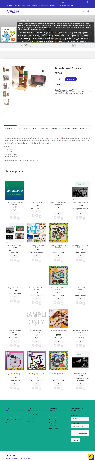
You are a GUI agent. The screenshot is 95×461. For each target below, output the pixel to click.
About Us (51, 414)
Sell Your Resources (32, 5)
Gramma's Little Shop (36, 208)
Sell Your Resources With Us (13, 417)
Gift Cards (8, 423)
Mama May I (23, 20)
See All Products (10, 414)
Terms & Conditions (54, 428)
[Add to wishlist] (18, 218)
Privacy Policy (52, 425)
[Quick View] (14, 217)
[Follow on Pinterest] (87, 2)
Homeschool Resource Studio (58, 210)
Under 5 (59, 93)
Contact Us (30, 418)
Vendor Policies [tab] (71, 128)
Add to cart (72, 79)
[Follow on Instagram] (84, 2)
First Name (74, 416)
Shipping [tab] (85, 128)
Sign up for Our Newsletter (13, 5)
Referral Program (53, 417)
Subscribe (75, 440)
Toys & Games (81, 92)
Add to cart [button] (11, 217)
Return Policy (30, 421)
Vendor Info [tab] (39, 128)
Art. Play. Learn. (15, 210)
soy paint (76, 93)
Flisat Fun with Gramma (15, 293)
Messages (52, 5)
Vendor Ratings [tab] (54, 128)
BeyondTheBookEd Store (36, 252)
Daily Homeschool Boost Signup (65, 5)
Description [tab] (11, 128)
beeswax (69, 93)
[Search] (84, 11)
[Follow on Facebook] (80, 2)
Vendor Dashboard (43, 5)
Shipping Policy (53, 423)
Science (73, 92)
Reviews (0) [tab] (25, 128)
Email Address (75, 423)
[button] (43, 71)
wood (81, 93)
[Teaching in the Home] (13, 11)
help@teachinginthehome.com (68, 2)
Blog (23, 5)
